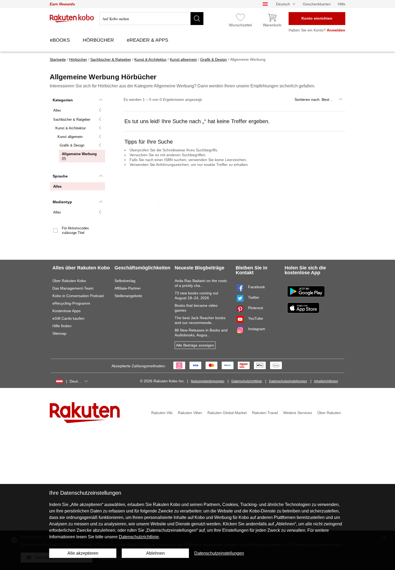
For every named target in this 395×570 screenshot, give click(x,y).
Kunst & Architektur (70, 128)
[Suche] (197, 18)
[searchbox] (151, 18)
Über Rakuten (329, 413)
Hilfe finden (61, 326)
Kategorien (63, 100)
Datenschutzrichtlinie (246, 381)
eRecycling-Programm (71, 303)
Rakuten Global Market (227, 413)
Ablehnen (155, 553)
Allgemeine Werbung (79, 157)
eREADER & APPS (148, 40)
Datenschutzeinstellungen (288, 381)
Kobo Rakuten (72, 18)
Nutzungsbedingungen (207, 381)
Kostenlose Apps (66, 311)
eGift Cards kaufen (68, 318)
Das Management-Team (73, 288)
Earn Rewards (62, 4)
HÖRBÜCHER (99, 40)
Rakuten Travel (265, 413)
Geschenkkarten (317, 4)
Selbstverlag (124, 281)
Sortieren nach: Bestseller (316, 99)
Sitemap (59, 333)
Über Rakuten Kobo (69, 281)
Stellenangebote (128, 296)
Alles (57, 110)
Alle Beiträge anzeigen (195, 345)
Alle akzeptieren (82, 553)
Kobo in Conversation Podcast (78, 296)
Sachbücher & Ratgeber (71, 119)
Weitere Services (297, 413)
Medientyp (62, 202)
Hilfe (341, 4)
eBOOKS (60, 40)
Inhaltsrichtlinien (326, 381)
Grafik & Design (72, 145)
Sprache (60, 176)
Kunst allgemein (70, 137)
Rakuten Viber (190, 413)
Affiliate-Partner (127, 288)
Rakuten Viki (162, 413)
